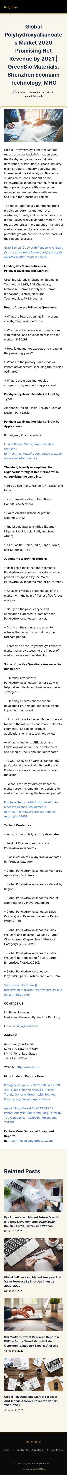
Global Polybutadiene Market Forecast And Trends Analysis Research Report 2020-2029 (31, 1401)
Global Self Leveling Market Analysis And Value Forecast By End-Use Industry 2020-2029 (32, 1281)
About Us (9, 1449)
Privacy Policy (55, 1449)
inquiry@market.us (25, 1026)
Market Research (34, 96)
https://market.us (27, 1067)
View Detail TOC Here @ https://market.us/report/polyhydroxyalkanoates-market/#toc (33, 989)
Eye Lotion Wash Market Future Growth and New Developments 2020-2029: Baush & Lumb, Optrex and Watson (31, 1222)
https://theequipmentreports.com (30, 1140)
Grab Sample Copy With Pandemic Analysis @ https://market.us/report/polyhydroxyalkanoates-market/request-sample (33, 252)
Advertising (38, 1449)
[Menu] (61, 6)
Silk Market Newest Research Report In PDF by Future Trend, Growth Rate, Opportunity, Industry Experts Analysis (31, 1341)
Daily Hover (11, 7)
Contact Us (23, 1449)
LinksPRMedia (39, 1468)
